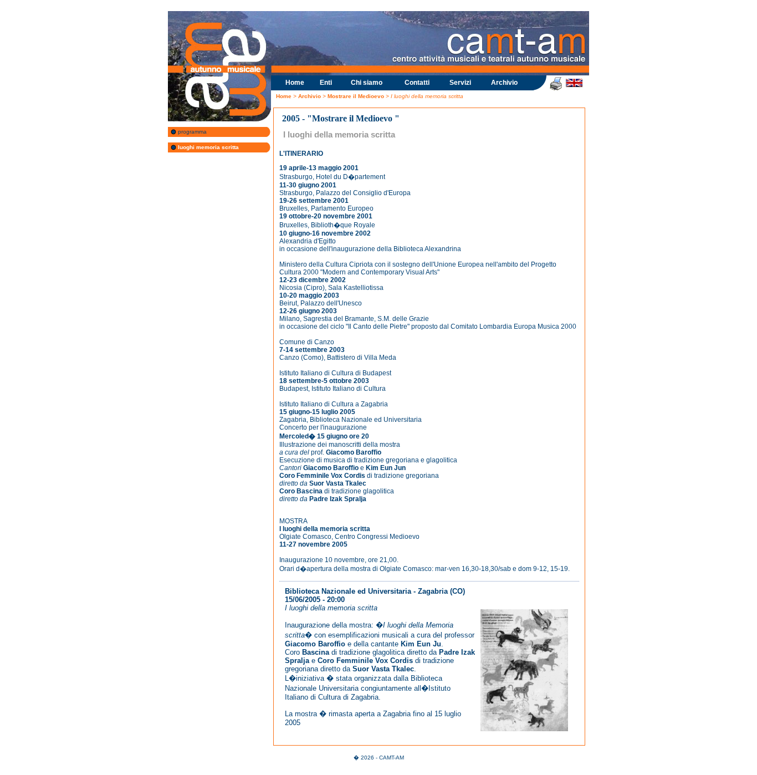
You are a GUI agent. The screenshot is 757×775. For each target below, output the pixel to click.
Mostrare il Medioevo (357, 96)
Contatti (417, 82)
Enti (326, 82)
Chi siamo (366, 82)
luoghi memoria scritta (207, 147)
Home (294, 82)
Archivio (504, 82)
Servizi (460, 82)
